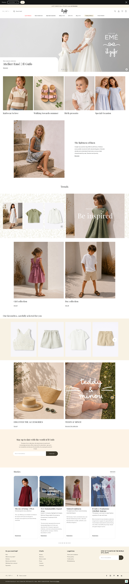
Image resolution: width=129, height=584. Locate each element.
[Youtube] (118, 576)
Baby (14, 68)
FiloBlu (57, 581)
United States (12, 2)
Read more (18, 535)
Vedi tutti (112, 471)
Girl (4, 68)
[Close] (126, 2)
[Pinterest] (114, 576)
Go (22, 2)
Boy (9, 68)
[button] (64, 6)
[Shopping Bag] (126, 11)
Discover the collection (71, 426)
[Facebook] (106, 576)
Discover (77, 156)
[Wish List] (122, 11)
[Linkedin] (121, 576)
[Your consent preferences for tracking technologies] (126, 581)
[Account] (118, 11)
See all (15, 305)
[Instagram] (110, 576)
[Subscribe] (121, 557)
